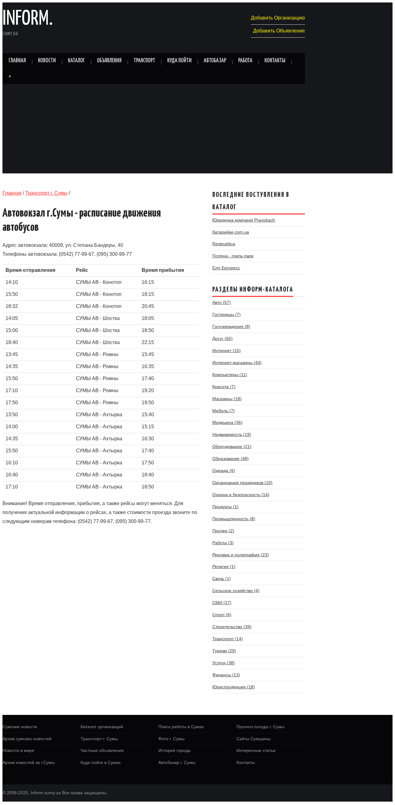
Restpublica (223, 243)
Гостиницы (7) (226, 314)
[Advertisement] (197, 130)
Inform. (27, 19)
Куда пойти (179, 61)
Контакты (274, 61)
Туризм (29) (224, 650)
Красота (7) (223, 386)
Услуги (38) (223, 662)
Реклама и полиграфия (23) (240, 554)
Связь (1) (221, 578)
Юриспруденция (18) (233, 686)
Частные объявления (102, 750)
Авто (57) (221, 302)
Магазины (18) (227, 398)
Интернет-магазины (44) (237, 362)
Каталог (76, 61)
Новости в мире (18, 750)
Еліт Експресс (226, 267)
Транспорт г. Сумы (46, 193)
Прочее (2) (223, 530)
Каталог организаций (102, 726)
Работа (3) (223, 542)
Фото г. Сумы (171, 738)
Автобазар (215, 61)
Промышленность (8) (233, 518)
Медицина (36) (227, 422)
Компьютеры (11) (229, 374)
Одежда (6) (223, 470)
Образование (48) (230, 458)
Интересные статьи (256, 750)
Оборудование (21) (232, 446)
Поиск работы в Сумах (181, 726)
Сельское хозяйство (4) (236, 590)
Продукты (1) (225, 506)
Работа (245, 61)
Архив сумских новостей (27, 738)
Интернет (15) (226, 350)
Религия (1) (223, 566)
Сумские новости (19, 726)
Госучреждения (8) (231, 326)
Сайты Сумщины (253, 738)
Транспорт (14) (227, 638)
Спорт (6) (221, 614)
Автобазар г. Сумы (176, 762)
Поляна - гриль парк (232, 255)
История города (174, 750)
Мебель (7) (223, 410)
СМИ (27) (221, 602)
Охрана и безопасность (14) (240, 494)
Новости (47, 61)
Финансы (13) (226, 674)
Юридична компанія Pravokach (243, 220)
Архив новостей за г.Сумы (28, 762)
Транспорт (144, 61)
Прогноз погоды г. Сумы (260, 726)
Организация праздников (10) (242, 482)
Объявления (109, 61)
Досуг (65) (222, 338)
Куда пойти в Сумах (101, 762)
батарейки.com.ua (230, 232)
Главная (17, 61)
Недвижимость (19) (231, 434)
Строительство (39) (232, 626)
